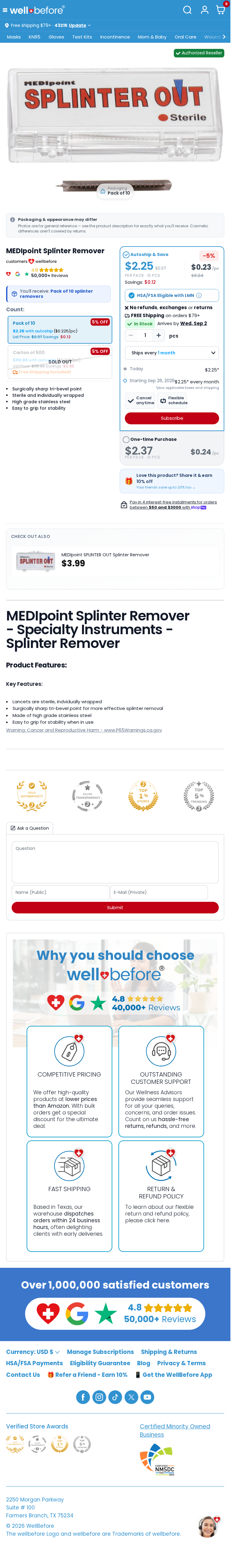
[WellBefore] (37, 9)
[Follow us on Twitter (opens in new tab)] (131, 1397)
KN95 (34, 37)
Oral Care (185, 37)
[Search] (187, 10)
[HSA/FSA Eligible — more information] (199, 295)
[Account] (204, 9)
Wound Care (218, 37)
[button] (6, 9)
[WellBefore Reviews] (8, 273)
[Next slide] (213, 130)
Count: (15, 309)
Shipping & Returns (169, 1352)
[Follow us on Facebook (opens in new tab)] (83, 1397)
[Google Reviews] (17, 273)
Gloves (56, 37)
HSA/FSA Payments (34, 1363)
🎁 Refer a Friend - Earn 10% (87, 1374)
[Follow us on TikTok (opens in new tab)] (115, 1397)
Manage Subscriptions (100, 1352)
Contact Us (23, 1374)
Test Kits (82, 37)
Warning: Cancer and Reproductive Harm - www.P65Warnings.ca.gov (84, 730)
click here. (157, 1220)
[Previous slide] (17, 130)
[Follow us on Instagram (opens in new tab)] (99, 1397)
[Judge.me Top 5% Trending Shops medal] (199, 796)
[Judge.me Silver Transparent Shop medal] (87, 796)
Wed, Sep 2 (193, 323)
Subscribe (172, 418)
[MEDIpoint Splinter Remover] (115, 130)
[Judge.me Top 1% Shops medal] (143, 796)
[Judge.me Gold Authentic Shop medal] (32, 796)
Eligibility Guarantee (100, 1363)
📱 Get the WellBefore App (173, 1374)
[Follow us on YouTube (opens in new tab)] (147, 1397)
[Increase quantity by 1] (158, 335)
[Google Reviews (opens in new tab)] (77, 1313)
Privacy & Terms (181, 1363)
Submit (115, 907)
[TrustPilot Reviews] (26, 273)
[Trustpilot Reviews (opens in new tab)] (105, 1313)
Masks (14, 37)
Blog (143, 1363)
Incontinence (115, 37)
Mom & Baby (152, 37)
